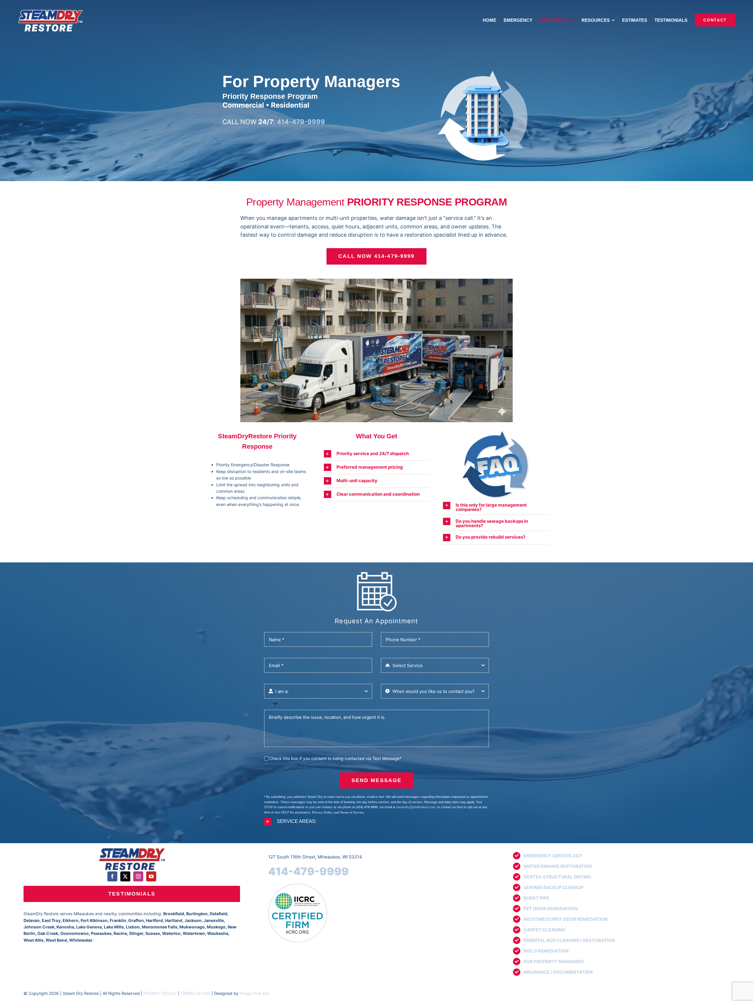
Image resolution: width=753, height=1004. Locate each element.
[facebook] (112, 876)
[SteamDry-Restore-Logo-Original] (131, 848)
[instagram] (138, 876)
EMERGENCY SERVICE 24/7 (553, 855)
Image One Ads (254, 993)
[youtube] (151, 876)
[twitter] (125, 876)
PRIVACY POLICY (160, 993)
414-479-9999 (308, 871)
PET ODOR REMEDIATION (551, 908)
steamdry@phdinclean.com (415, 807)
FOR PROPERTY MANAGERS (554, 961)
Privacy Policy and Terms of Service (338, 812)
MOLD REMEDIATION (546, 951)
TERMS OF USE (195, 993)
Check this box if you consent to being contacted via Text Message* (335, 758)
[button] (376, 453)
